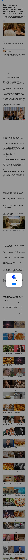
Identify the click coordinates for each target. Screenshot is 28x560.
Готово (14, 284)
